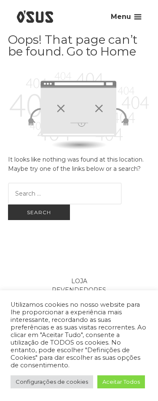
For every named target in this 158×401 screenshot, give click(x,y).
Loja (79, 281)
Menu (121, 17)
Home (118, 51)
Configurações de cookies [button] (52, 381)
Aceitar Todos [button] (121, 381)
